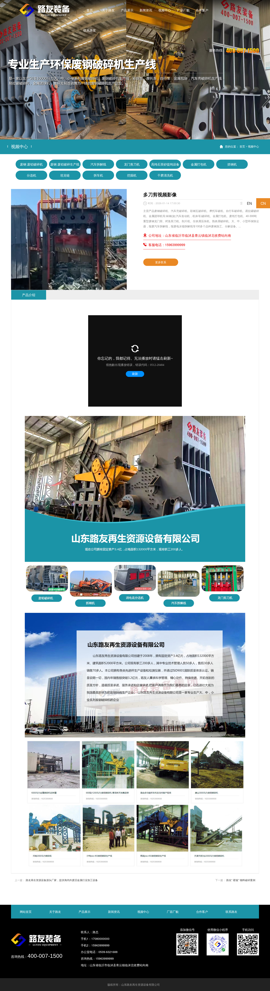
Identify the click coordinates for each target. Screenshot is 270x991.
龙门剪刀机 (132, 164)
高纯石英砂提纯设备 (165, 164)
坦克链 (65, 175)
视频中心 (253, 146)
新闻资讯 (114, 912)
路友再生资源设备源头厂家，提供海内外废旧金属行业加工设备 (62, 880)
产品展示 (84, 912)
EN (249, 203)
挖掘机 (131, 175)
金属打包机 (198, 164)
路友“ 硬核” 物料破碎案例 (240, 880)
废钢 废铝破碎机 (31, 164)
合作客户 (202, 912)
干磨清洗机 (165, 175)
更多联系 (160, 262)
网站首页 (26, 912)
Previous (6, 69)
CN (263, 203)
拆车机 (98, 175)
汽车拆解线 (98, 164)
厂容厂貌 (173, 912)
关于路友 (55, 912)
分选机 (31, 175)
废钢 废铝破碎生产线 (64, 164)
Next (263, 69)
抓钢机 (232, 164)
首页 (242, 146)
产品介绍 (28, 294)
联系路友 (231, 912)
